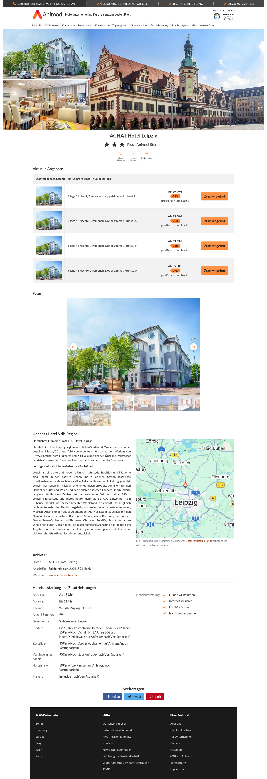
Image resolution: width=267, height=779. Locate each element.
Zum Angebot (214, 196)
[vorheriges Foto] (73, 346)
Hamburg (41, 730)
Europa (39, 736)
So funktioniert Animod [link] (117, 730)
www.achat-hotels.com (64, 575)
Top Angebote (120, 25)
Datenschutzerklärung (179, 488)
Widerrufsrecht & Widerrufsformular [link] (126, 762)
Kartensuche (102, 25)
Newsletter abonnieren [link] (117, 749)
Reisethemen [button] (85, 25)
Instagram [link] (176, 749)
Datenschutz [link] (178, 762)
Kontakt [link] (108, 743)
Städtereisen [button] (52, 25)
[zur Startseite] (47, 14)
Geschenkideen (139, 25)
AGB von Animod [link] (181, 756)
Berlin (39, 723)
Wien (38, 749)
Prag (38, 743)
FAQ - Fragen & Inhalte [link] (117, 736)
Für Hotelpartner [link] (180, 730)
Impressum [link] (177, 769)
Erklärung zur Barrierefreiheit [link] (121, 756)
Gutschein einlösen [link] (115, 723)
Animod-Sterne (148, 144)
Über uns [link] (175, 723)
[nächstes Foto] (193, 346)
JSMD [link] (106, 769)
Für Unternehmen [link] (181, 736)
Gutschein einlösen (203, 25)
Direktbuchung (159, 25)
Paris (38, 756)
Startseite (36, 25)
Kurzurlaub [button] (68, 25)
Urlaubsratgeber (180, 25)
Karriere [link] (175, 743)
